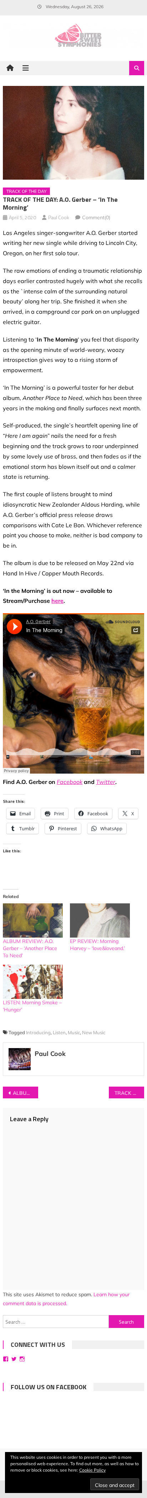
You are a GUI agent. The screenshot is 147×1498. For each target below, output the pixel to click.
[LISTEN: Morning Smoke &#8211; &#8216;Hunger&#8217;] (33, 982)
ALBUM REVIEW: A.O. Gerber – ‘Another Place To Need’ (30, 948)
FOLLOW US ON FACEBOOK (48, 1387)
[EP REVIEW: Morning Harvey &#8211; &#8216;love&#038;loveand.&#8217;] (100, 920)
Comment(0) (96, 217)
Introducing (38, 1032)
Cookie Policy (92, 1470)
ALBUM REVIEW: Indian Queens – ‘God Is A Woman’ (25, 1093)
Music (74, 1032)
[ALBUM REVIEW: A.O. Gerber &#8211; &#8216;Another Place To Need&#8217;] (33, 920)
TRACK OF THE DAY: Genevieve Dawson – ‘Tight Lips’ (129, 1093)
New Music (93, 1032)
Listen (59, 1032)
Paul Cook (58, 217)
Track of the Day (26, 191)
